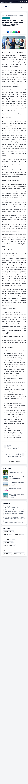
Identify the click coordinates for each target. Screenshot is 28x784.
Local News (7, 553)
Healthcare (7, 548)
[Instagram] (24, 1)
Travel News (8, 13)
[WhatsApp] (13, 32)
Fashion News (8, 542)
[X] (22, 1)
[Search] (22, 7)
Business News (19, 534)
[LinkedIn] (26, 1)
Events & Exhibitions (9, 539)
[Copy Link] (22, 32)
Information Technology (10, 550)
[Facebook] (20, 1)
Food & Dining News (9, 545)
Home (3, 13)
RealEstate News (19, 553)
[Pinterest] (19, 32)
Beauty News (8, 534)
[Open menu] (25, 7)
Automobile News (9, 531)
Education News (8, 537)
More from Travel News (15, 461)
